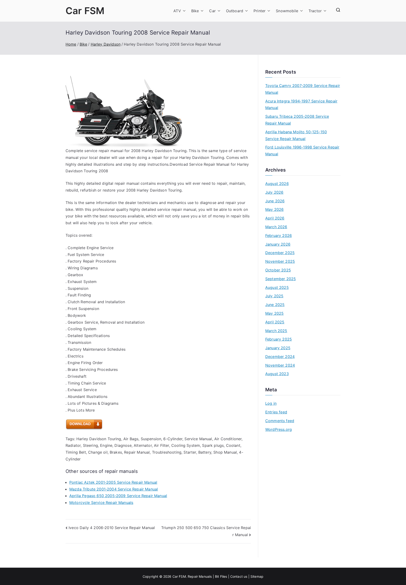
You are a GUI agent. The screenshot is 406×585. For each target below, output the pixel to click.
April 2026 (275, 218)
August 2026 (277, 183)
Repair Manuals (200, 576)
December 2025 (280, 252)
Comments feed (279, 420)
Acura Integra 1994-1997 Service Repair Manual (301, 104)
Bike (195, 10)
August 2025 (277, 287)
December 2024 (280, 356)
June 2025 (275, 304)
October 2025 (278, 270)
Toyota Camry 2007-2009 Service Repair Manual (302, 89)
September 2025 (280, 278)
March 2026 (276, 226)
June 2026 (275, 201)
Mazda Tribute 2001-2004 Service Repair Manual (113, 489)
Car (212, 10)
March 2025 (276, 330)
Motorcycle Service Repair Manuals (101, 502)
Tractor (315, 10)
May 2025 (274, 313)
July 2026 (274, 192)
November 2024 (280, 365)
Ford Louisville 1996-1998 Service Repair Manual (302, 150)
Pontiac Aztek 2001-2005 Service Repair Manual (113, 482)
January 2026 (277, 244)
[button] (183, 11)
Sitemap (256, 576)
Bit (217, 576)
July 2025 (274, 296)
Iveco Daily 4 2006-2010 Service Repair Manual (112, 527)
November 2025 (280, 261)
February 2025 (278, 339)
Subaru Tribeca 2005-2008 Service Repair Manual (297, 120)
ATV (177, 10)
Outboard (234, 10)
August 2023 (277, 373)
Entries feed (276, 412)
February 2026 (278, 235)
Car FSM (85, 10)
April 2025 (275, 322)
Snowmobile (287, 10)
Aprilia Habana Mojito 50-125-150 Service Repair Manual (296, 135)
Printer (259, 10)
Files (223, 576)
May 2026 (274, 209)
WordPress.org (278, 429)
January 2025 (277, 348)
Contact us (238, 576)
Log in (271, 403)
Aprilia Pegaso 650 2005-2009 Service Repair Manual (118, 495)
